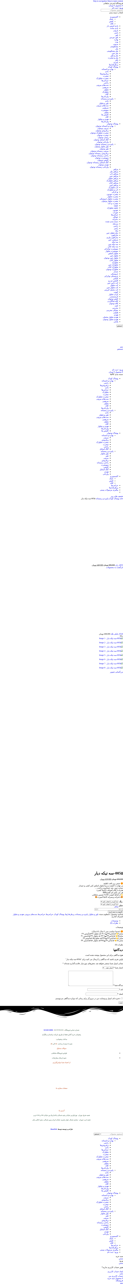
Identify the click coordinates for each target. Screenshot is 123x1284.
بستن (121, 1259)
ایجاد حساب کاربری (115, 1271)
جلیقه (116, 206)
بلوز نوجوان (104, 149)
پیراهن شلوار (113, 178)
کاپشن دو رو (113, 281)
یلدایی (116, 322)
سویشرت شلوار (112, 251)
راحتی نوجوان (103, 137)
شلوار (106, 90)
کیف (116, 306)
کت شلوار (114, 285)
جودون (115, 210)
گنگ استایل (104, 449)
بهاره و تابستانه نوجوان (104, 126)
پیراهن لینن (113, 185)
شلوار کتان (114, 260)
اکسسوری (114, 17)
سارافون (114, 235)
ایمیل (120, 994)
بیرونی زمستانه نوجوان (99, 151)
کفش (111, 21)
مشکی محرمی (112, 310)
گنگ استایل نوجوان (101, 140)
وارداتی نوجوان (103, 142)
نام (121, 989)
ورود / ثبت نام (112, 1252)
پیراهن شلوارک (112, 181)
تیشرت (106, 76)
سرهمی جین (113, 240)
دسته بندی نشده (111, 222)
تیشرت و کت (113, 203)
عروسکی (114, 274)
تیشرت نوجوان (103, 135)
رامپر (116, 228)
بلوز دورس (114, 37)
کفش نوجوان (113, 299)
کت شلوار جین (112, 287)
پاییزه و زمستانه (107, 99)
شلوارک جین (113, 265)
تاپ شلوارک (113, 187)
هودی (116, 315)
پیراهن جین (113, 176)
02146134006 (48, 1030)
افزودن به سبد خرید (115, 912)
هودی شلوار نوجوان (110, 319)
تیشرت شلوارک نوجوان (99, 133)
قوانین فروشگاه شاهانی (59, 1053)
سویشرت (105, 110)
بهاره (116, 40)
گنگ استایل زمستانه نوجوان (98, 162)
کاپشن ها (105, 115)
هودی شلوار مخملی (110, 317)
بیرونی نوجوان (103, 128)
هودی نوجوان (103, 165)
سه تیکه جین (113, 244)
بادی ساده (114, 28)
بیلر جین (115, 53)
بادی (107, 71)
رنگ (120, 902)
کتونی (116, 292)
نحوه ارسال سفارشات (59, 1058)
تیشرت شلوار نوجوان (109, 201)
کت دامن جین (112, 283)
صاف (116, 907)
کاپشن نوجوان (103, 160)
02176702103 (58, 1030)
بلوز (116, 35)
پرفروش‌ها (104, 74)
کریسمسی (114, 297)
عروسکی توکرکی (111, 276)
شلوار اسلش (113, 253)
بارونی (115, 30)
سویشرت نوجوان (102, 158)
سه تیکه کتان (113, 247)
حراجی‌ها (105, 80)
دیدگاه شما (118, 985)
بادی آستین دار (112, 26)
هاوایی (115, 312)
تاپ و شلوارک (112, 190)
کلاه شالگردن (112, 301)
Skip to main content (115, 1)
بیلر (116, 49)
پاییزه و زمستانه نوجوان (104, 144)
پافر (116, 60)
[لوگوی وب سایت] (108, 344)
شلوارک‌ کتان (113, 267)
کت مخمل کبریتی (111, 290)
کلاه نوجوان (113, 303)
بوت (116, 42)
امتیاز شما (118, 968)
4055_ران (119, 565)
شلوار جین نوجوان (111, 258)
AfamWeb (53, 1129)
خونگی (115, 217)
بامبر (116, 33)
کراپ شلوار (113, 294)
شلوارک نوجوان (112, 269)
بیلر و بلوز (114, 55)
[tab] (114, 921)
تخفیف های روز (117, 496)
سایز (121, 905)
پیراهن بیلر (114, 171)
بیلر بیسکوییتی (112, 51)
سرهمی (105, 87)
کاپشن (115, 278)
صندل (116, 272)
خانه (121, 499)
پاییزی (115, 62)
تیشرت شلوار (113, 196)
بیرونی (115, 44)
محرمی (115, 308)
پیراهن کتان (113, 183)
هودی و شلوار (103, 119)
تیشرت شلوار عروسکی (109, 199)
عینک (111, 19)
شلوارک (105, 92)
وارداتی (106, 474)
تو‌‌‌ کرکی (115, 192)
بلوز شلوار (105, 454)
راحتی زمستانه (103, 463)
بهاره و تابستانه (107, 69)
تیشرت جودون (112, 194)
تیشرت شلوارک (102, 78)
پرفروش (105, 440)
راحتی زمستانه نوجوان (100, 156)
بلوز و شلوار (104, 103)
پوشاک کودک (113, 67)
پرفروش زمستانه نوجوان (99, 153)
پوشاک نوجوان (112, 124)
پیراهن (115, 169)
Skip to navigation (100, 1)
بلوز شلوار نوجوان (102, 146)
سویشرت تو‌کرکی (111, 249)
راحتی (106, 83)
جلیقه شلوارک (112, 208)
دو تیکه (115, 224)
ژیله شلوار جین (112, 233)
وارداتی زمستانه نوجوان (99, 167)
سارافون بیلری (112, 237)
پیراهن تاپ (114, 174)
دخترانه (115, 219)
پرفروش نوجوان (102, 131)
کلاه (111, 24)
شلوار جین (114, 256)
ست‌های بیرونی (102, 85)
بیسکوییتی (114, 46)
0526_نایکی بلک (116, 634)
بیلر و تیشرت (113, 58)
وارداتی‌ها (105, 96)
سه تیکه (115, 242)
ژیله (116, 231)
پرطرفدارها (113, 65)
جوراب (115, 212)
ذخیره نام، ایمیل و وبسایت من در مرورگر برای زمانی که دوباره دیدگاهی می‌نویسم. (87, 998)
